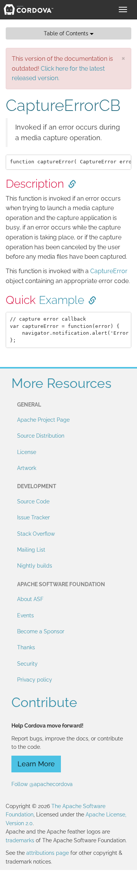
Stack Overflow (36, 534)
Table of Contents (67, 33)
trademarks (20, 840)
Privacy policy (34, 680)
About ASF (30, 599)
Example (61, 300)
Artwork (26, 468)
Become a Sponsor (40, 631)
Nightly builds (34, 566)
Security (27, 664)
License (26, 452)
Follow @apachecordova (42, 784)
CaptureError (108, 271)
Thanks (26, 647)
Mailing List (31, 550)
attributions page (47, 853)
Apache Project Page (43, 420)
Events (25, 615)
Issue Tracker (33, 517)
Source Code (33, 501)
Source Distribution (40, 436)
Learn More (36, 764)
